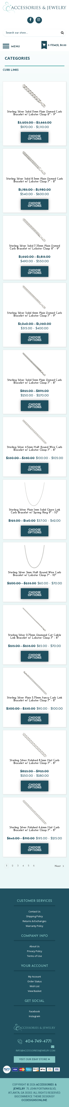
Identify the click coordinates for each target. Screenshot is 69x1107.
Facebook (34, 1011)
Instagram (34, 1016)
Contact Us (34, 911)
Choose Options (34, 137)
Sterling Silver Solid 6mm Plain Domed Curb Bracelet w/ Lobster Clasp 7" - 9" (34, 314)
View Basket (34, 991)
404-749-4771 (38, 1041)
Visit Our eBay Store (33, 1059)
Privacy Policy (34, 951)
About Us (34, 946)
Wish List (34, 986)
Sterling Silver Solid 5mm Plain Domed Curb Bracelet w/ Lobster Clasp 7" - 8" (34, 381)
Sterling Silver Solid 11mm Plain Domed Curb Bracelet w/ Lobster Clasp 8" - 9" (34, 113)
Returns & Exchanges (34, 921)
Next (58, 866)
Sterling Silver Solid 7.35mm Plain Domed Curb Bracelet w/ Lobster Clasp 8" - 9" (34, 247)
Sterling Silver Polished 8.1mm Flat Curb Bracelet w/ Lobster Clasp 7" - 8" (34, 762)
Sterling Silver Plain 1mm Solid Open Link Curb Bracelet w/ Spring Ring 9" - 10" (34, 511)
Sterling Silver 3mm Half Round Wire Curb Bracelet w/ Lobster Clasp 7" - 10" (34, 574)
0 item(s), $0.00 (57, 45)
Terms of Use (34, 956)
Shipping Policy (34, 916)
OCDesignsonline (34, 1100)
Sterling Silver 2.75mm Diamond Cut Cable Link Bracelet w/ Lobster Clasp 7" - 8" (34, 636)
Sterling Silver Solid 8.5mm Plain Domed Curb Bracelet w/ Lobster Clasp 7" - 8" (34, 180)
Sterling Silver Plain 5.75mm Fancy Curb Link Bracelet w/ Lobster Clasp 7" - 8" (34, 699)
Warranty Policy (34, 926)
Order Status (34, 981)
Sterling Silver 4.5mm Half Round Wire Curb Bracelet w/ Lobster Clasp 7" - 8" (34, 448)
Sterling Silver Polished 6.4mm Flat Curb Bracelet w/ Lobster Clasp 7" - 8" (34, 829)
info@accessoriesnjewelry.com (35, 1050)
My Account (34, 976)
